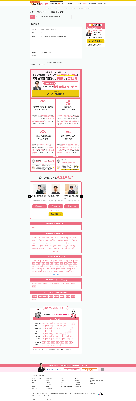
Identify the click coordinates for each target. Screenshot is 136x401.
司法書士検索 (93, 3)
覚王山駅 (72, 266)
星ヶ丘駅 (40, 266)
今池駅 (43, 263)
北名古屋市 (60, 240)
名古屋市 (34, 237)
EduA (33, 382)
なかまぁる (63, 384)
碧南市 (51, 245)
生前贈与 (73, 283)
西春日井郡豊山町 (70, 245)
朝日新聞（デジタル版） (37, 378)
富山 (54, 328)
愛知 (43, 331)
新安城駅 (56, 271)
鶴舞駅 (47, 263)
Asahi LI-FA (77, 384)
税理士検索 (85, 3)
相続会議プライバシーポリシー (66, 393)
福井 (60, 328)
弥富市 (56, 243)
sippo (62, 378)
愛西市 (60, 243)
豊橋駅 (58, 268)
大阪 (43, 333)
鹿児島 (64, 338)
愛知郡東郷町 (35, 248)
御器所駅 (56, 260)
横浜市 (43, 342)
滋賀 (57, 333)
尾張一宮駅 (34, 271)
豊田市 (43, 237)
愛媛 (67, 336)
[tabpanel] (39, 196)
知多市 (73, 243)
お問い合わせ (46, 395)
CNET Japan (48, 378)
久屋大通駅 (46, 266)
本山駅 (51, 260)
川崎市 (58, 345)
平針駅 (61, 263)
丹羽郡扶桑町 (42, 248)
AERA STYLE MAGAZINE (66, 386)
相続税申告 (34, 283)
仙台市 (48, 345)
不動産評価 (56, 283)
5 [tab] (58, 210)
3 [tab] (54, 210)
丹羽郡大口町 (49, 248)
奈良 (54, 333)
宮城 (58, 323)
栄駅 (38, 260)
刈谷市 (61, 237)
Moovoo (33, 384)
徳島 (64, 336)
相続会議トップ (71, 3)
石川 (57, 328)
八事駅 (51, 263)
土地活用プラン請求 (102, 3)
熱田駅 (33, 263)
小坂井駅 (61, 271)
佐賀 (47, 338)
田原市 (63, 245)
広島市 (43, 345)
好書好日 (62, 382)
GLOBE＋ (63, 380)
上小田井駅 (34, 266)
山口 (50, 336)
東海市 (64, 243)
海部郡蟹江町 (56, 248)
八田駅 (33, 268)
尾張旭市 (66, 240)
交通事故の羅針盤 (79, 386)
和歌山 (61, 333)
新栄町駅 (62, 266)
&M (32, 380)
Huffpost (48, 382)
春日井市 (56, 237)
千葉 (54, 325)
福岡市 (62, 342)
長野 (50, 328)
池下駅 (67, 266)
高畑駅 (76, 266)
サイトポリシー (45, 393)
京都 (50, 333)
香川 (60, 336)
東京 (43, 325)
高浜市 (55, 245)
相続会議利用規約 (54, 393)
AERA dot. (48, 384)
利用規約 (56, 62)
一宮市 (51, 237)
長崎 (50, 338)
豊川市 (38, 240)
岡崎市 (47, 237)
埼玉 (51, 325)
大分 (57, 338)
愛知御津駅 (67, 271)
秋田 (54, 323)
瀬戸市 (70, 237)
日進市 (71, 240)
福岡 (43, 338)
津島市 (43, 243)
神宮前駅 (57, 266)
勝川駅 (39, 271)
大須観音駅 (39, 268)
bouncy (47, 386)
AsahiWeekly (92, 383)
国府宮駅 (72, 271)
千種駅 (46, 260)
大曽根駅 (76, 260)
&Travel (38, 380)
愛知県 (33, 227)
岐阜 (50, 331)
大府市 (69, 243)
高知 (71, 336)
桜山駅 (60, 260)
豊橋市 (38, 237)
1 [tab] (51, 210)
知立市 (46, 245)
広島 (43, 336)
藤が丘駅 (56, 263)
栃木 (61, 325)
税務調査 (67, 283)
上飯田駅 (75, 263)
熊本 (54, 338)
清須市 (47, 243)
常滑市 (33, 245)
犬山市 (51, 240)
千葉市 (63, 345)
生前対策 (51, 283)
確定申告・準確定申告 (43, 283)
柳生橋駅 (63, 268)
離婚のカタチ (34, 388)
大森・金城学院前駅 (51, 268)
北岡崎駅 (73, 268)
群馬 (65, 325)
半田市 (33, 240)
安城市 (65, 237)
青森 (48, 323)
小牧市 (74, 237)
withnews (33, 386)
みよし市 (38, 243)
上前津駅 (65, 260)
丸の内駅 (51, 266)
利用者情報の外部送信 (79, 393)
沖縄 (68, 338)
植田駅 (65, 263)
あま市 (51, 243)
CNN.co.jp (48, 380)
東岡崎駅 (68, 268)
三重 (54, 331)
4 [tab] (56, 210)
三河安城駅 (50, 271)
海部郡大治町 (63, 248)
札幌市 (57, 342)
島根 (57, 336)
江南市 (46, 240)
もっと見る (55, 251)
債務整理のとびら (50, 388)
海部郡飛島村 (70, 248)
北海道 (43, 323)
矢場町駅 (38, 263)
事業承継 (62, 283)
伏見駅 (70, 263)
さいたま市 (53, 345)
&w (35, 380)
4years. (76, 378)
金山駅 (42, 260)
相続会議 (77, 380)
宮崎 (60, 338)
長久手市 (76, 240)
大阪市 (48, 342)
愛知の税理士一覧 (56, 214)
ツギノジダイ (78, 382)
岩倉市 (55, 240)
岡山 (47, 336)
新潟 (43, 328)
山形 (61, 323)
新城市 (59, 245)
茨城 (58, 325)
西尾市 (38, 245)
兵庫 (47, 333)
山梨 (47, 328)
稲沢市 (42, 240)
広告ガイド (39, 395)
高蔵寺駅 (44, 271)
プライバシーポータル (90, 393)
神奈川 (47, 325)
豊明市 (33, 243)
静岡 (47, 331)
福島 (65, 323)
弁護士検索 (79, 3)
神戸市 (66, 342)
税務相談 (34, 286)
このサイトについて (36, 393)
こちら (61, 349)
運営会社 (34, 395)
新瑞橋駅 (70, 260)
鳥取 (54, 336)
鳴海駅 (44, 268)
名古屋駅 (34, 260)
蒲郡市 (42, 245)
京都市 (70, 342)
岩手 (51, 323)
